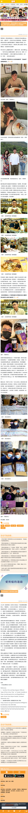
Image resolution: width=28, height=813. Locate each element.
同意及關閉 (14, 807)
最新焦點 (3, 781)
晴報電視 (7, 4)
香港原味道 (20, 525)
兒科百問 (13, 791)
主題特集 (13, 4)
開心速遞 (14, 525)
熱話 (10, 781)
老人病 (22, 791)
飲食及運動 (8, 789)
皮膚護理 (3, 792)
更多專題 (8, 792)
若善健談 (4, 717)
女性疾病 (18, 791)
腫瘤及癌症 (24, 789)
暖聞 (12, 781)
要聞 (7, 781)
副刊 (21, 4)
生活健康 (14, 789)
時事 (18, 4)
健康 (2, 4)
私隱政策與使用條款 (9, 805)
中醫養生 (19, 789)
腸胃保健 (8, 791)
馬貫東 (3, 528)
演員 (3, 525)
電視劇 (7, 525)
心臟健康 (3, 791)
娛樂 (2, 29)
